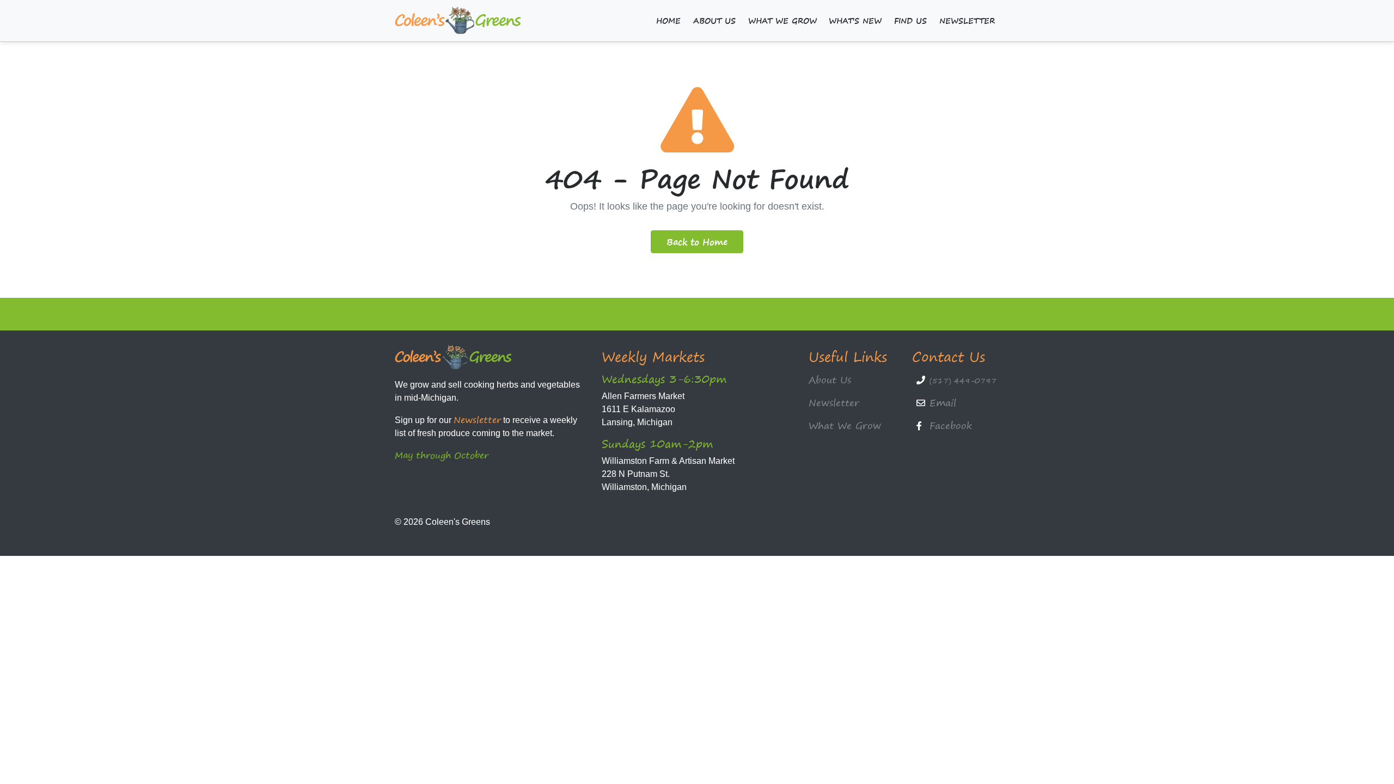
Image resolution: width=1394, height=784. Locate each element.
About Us (714, 20)
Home (668, 20)
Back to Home (697, 241)
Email (943, 403)
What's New (855, 20)
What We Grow (782, 20)
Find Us (910, 20)
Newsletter (967, 20)
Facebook (951, 425)
